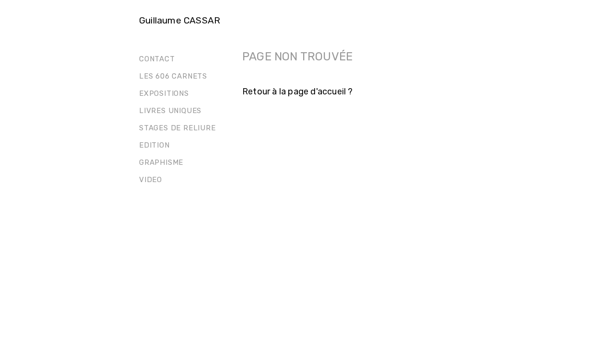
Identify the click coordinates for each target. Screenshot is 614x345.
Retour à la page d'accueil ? (297, 91)
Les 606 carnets (173, 76)
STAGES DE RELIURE (177, 128)
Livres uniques (170, 110)
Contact (157, 59)
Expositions (164, 93)
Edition (154, 145)
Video (150, 179)
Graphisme (161, 162)
